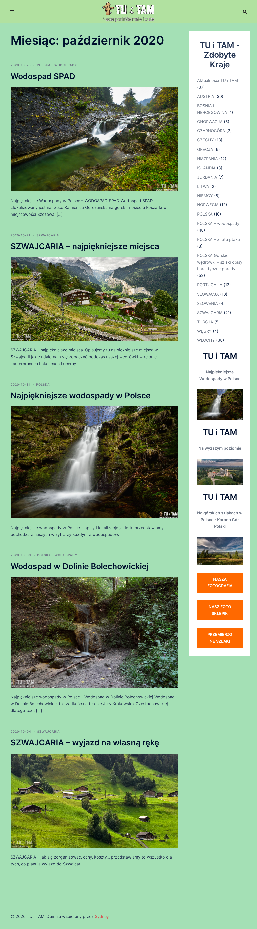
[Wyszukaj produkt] (245, 12)
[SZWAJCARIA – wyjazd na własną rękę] (94, 800)
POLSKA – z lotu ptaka (218, 239)
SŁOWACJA (208, 294)
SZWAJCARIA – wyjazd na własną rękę (85, 742)
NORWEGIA (208, 204)
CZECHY (205, 139)
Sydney (102, 916)
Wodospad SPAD (43, 76)
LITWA (203, 186)
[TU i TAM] (128, 11)
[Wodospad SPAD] (94, 138)
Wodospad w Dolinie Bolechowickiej (80, 566)
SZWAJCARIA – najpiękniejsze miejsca (85, 246)
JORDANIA (207, 177)
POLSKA (43, 384)
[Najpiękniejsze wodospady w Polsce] (94, 461)
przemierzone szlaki (219, 638)
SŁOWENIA (207, 303)
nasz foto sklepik (220, 610)
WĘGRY (204, 331)
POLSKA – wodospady (218, 223)
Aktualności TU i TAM (217, 80)
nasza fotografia (219, 582)
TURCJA (205, 321)
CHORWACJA (210, 121)
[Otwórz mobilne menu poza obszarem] (12, 11)
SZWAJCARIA (47, 235)
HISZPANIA (207, 158)
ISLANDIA (206, 167)
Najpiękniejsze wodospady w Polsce (81, 395)
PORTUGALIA (209, 284)
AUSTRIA (205, 96)
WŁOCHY (206, 340)
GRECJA (205, 149)
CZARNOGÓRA (211, 130)
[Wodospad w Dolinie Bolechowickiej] (94, 632)
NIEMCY (205, 195)
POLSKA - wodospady (57, 65)
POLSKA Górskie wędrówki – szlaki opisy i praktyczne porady (219, 262)
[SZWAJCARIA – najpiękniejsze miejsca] (94, 298)
